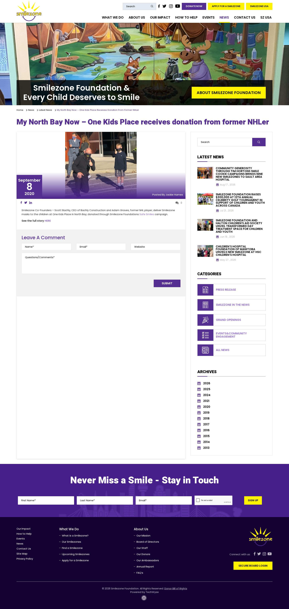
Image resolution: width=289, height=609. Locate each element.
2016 (206, 430)
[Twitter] (164, 6)
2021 (206, 401)
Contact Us (244, 17)
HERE (48, 220)
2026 (206, 383)
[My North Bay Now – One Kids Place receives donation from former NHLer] (101, 165)
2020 (206, 406)
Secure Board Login (252, 566)
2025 (206, 389)
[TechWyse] (144, 598)
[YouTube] (177, 6)
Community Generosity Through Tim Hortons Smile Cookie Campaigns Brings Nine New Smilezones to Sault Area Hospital (239, 174)
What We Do (113, 17)
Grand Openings (228, 320)
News (224, 17)
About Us (137, 17)
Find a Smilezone (72, 548)
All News (222, 350)
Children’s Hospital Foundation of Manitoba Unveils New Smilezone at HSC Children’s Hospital (238, 250)
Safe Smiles (146, 214)
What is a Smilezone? (75, 535)
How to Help (186, 17)
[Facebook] (159, 6)
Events (209, 17)
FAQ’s (139, 572)
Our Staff (142, 548)
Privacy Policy (25, 558)
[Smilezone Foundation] (29, 11)
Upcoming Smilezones (75, 554)
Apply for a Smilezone (226, 6)
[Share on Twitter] (26, 203)
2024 (206, 395)
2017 (206, 424)
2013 (206, 447)
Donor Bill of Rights (175, 588)
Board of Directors (147, 541)
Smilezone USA (259, 6)
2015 (206, 436)
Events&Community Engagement (231, 335)
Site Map (22, 553)
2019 (206, 412)
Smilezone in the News (233, 304)
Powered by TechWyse (144, 592)
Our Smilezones (71, 541)
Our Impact (160, 17)
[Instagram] (170, 6)
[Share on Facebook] (21, 203)
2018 (206, 418)
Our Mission (143, 535)
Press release (226, 289)
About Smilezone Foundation (229, 92)
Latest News (46, 110)
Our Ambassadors (147, 560)
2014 (206, 442)
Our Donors (143, 554)
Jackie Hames (174, 194)
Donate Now (194, 6)
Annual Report (145, 566)
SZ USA (266, 17)
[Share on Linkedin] (31, 203)
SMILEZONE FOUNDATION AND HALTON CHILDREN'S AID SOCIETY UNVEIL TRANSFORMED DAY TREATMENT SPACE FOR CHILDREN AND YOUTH (239, 226)
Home (21, 110)
